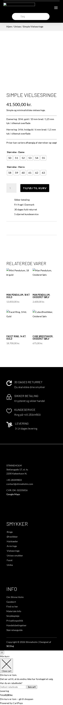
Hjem (9, 26)
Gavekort (11, 601)
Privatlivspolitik (14, 620)
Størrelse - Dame (15, 152)
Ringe (10, 531)
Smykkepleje (12, 615)
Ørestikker (12, 536)
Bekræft (32, 687)
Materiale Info (13, 611)
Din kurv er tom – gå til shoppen (16, 699)
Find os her (12, 606)
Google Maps (13, 494)
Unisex (17, 26)
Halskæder (12, 541)
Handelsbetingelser (16, 625)
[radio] (9, 157)
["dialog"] (31, 679)
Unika (10, 564)
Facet (9, 560)
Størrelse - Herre (16, 166)
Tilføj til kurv (35, 188)
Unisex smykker (15, 555)
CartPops (18, 703)
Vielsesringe (13, 550)
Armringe (12, 546)
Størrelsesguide (14, 630)
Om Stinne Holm (15, 597)
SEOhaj (10, 646)
